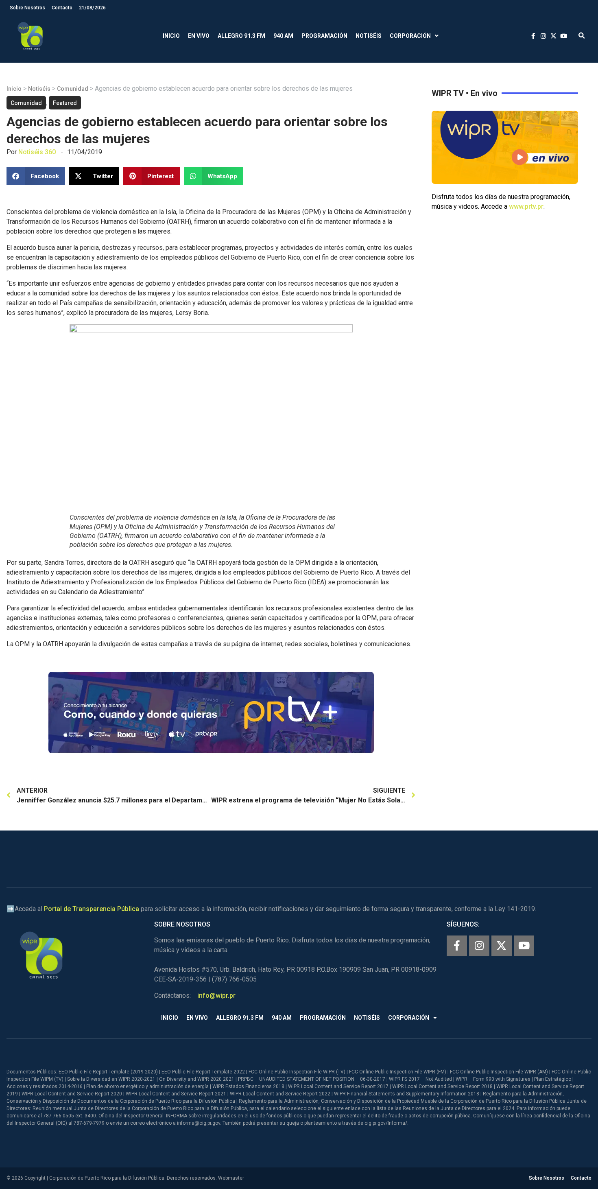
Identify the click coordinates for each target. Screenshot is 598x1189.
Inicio (171, 36)
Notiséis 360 (37, 152)
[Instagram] (479, 945)
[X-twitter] (501, 945)
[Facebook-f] (457, 945)
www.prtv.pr (526, 206)
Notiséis (369, 36)
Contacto (62, 8)
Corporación (410, 36)
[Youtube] (524, 945)
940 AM (283, 36)
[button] (581, 36)
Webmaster (231, 1178)
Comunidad (72, 88)
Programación (324, 36)
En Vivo (199, 36)
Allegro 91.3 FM (241, 36)
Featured (65, 103)
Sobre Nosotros (27, 8)
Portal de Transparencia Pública (91, 909)
